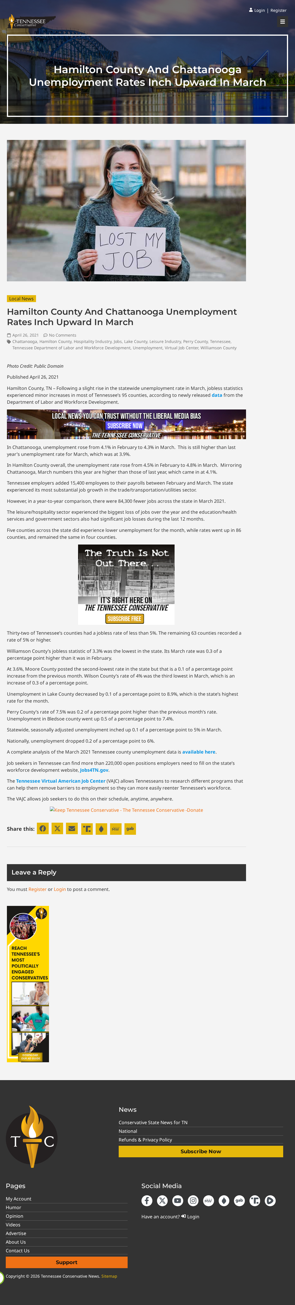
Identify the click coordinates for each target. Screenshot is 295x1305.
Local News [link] (21, 298)
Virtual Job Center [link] (181, 347)
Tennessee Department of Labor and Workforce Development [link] (71, 347)
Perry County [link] (195, 341)
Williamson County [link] (219, 347)
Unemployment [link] (147, 347)
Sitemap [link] (109, 1276)
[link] (257, 10)
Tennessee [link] (220, 341)
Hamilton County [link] (55, 341)
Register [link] (38, 889)
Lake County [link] (135, 341)
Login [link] (60, 889)
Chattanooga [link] (24, 341)
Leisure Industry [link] (165, 341)
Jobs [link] (118, 341)
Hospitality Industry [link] (92, 341)
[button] (43, 828)
